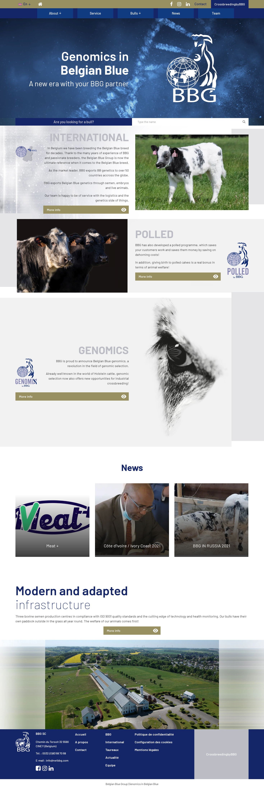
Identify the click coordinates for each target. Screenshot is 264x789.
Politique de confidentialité (154, 734)
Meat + (53, 545)
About (53, 13)
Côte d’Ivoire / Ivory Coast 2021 (132, 545)
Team (216, 13)
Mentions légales (147, 750)
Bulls (134, 13)
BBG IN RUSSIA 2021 (211, 545)
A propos (81, 742)
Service (95, 13)
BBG (108, 734)
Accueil (80, 734)
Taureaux (112, 750)
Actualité (112, 757)
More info (53, 210)
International (114, 742)
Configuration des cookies (153, 742)
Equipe (110, 765)
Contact (200, 4)
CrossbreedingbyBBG (229, 4)
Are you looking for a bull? (74, 122)
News (176, 13)
